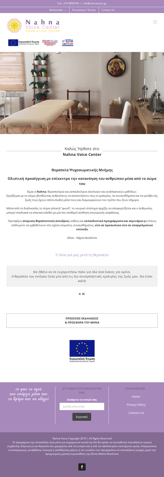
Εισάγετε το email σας (82, 400)
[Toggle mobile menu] (151, 24)
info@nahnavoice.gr (95, 3)
